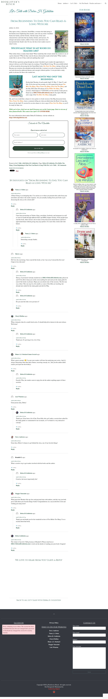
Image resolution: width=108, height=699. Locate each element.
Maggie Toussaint (20, 493)
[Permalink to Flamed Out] (84, 61)
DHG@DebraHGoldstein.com (43, 93)
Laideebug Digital (54, 689)
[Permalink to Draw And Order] (84, 243)
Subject (75, 639)
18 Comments (62, 165)
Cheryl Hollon (19, 316)
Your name (76, 626)
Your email (76, 632)
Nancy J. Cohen (20, 189)
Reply (13, 206)
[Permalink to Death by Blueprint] (84, 132)
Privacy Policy (41, 152)
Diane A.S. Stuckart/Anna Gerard (26, 354)
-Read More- (84, 44)
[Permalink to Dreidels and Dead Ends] (84, 95)
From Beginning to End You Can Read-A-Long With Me (31, 165)
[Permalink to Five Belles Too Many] (84, 208)
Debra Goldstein (20, 536)
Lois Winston (19, 397)
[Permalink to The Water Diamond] (84, 28)
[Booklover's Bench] (10, 3)
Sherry (17, 254)
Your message (77, 646)
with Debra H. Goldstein (30, 163)
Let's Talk (18, 163)
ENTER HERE (45, 111)
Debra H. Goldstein (54, 636)
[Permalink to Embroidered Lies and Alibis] (84, 168)
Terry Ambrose (20, 437)
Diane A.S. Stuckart (54, 642)
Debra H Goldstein (49, 163)
